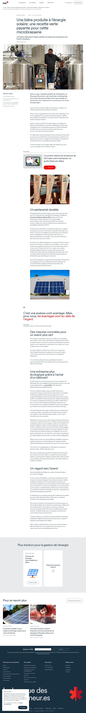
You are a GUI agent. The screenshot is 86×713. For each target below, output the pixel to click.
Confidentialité (48, 708)
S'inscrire (61, 649)
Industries (59, 0)
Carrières (70, 0)
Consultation (32, 2)
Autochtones (6, 667)
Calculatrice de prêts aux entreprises (29, 670)
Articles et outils (10, 7)
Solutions (41, 2)
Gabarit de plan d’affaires (30, 667)
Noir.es (5, 665)
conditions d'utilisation (39, 710)
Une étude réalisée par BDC (40, 217)
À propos (64, 0)
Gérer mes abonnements (30, 677)
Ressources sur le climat (44, 7)
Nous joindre (76, 0)
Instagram (68, 669)
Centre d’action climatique (32, 7)
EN (82, 0)
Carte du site (29, 708)
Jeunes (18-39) (6, 671)
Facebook (68, 667)
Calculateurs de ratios (29, 673)
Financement (22, 2)
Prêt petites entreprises (30, 665)
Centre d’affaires (49, 669)
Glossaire (26, 675)
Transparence (61, 708)
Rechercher (69, 2)
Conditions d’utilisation (38, 708)
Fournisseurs (6, 680)
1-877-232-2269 (49, 667)
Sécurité (54, 708)
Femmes (5, 669)
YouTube (68, 671)
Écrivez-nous (48, 665)
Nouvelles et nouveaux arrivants (11, 674)
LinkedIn (68, 665)
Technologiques (7, 676)
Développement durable (20, 7)
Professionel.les (7, 678)
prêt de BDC (48, 385)
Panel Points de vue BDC (30, 682)
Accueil (4, 7)
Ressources (51, 2)
